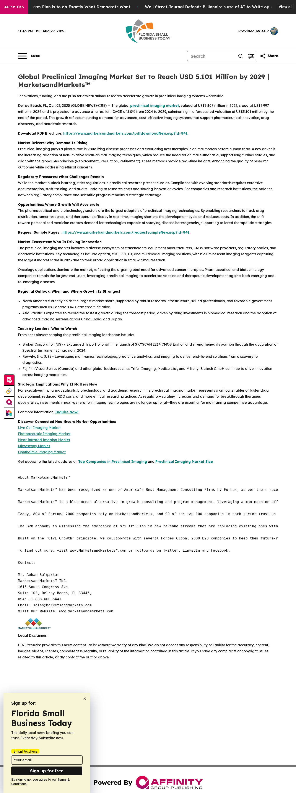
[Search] (240, 56)
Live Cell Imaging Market (39, 427)
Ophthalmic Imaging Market (42, 452)
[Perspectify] (9, 391)
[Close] (85, 699)
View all (285, 7)
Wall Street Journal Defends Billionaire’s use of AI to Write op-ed (210, 6)
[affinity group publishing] (9, 402)
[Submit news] (9, 380)
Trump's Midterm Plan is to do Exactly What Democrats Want (68, 6)
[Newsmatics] (9, 412)
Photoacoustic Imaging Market (44, 434)
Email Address (25, 751)
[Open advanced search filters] (251, 56)
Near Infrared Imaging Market (44, 440)
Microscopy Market (34, 446)
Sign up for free (46, 770)
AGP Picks (14, 7)
